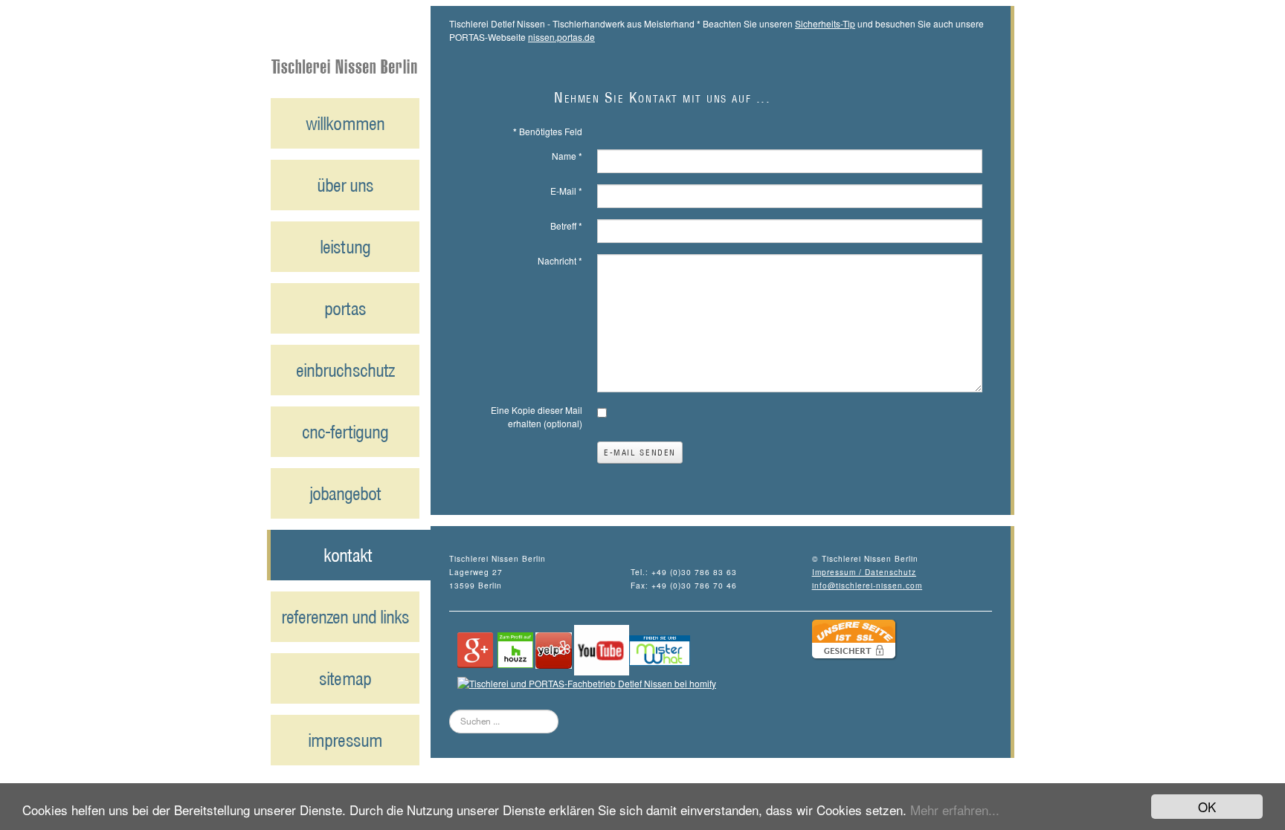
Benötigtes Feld (547, 131)
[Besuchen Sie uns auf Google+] (475, 648)
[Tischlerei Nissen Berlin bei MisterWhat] (659, 648)
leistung (345, 247)
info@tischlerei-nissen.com (867, 585)
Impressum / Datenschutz (864, 571)
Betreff (566, 225)
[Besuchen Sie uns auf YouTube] (601, 648)
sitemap (344, 678)
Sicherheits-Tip (825, 23)
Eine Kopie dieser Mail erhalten (536, 416)
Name (567, 155)
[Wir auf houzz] (515, 648)
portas (344, 308)
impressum (344, 740)
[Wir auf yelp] (553, 648)
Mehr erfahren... (954, 809)
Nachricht (560, 260)
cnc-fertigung (345, 432)
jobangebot (345, 493)
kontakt (347, 555)
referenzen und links (345, 617)
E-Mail (566, 190)
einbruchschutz (345, 370)
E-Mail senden (640, 452)
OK (1207, 806)
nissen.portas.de (561, 36)
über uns (345, 185)
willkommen (345, 123)
